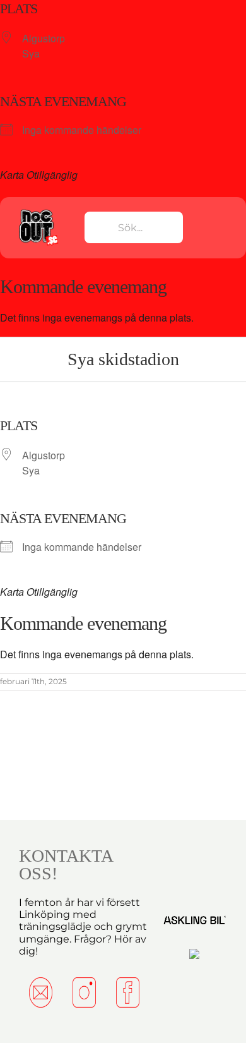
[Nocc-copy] (37, 212)
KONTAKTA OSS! (65, 864)
